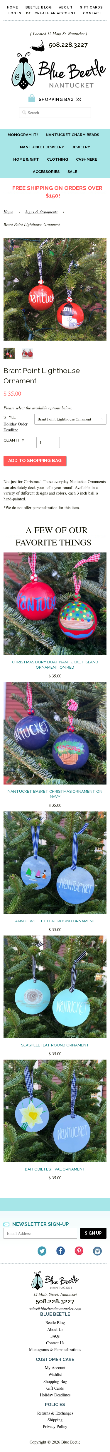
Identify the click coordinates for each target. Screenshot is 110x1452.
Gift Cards (91, 7)
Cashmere (86, 159)
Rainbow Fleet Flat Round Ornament (55, 921)
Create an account (55, 13)
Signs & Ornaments (41, 211)
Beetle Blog (39, 7)
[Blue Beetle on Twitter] (42, 1251)
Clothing (57, 159)
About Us (55, 1329)
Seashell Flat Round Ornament (55, 1045)
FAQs (55, 1336)
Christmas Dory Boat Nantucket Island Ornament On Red (55, 665)
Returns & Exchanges (55, 1413)
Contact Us (55, 1342)
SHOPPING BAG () (60, 99)
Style (10, 417)
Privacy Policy (55, 1426)
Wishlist (55, 1374)
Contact (92, 13)
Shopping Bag (55, 1381)
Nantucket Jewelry (42, 147)
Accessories (46, 171)
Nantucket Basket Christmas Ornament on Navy (55, 794)
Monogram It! (23, 135)
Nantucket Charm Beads (72, 135)
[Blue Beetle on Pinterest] (79, 1251)
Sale (72, 171)
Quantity (14, 440)
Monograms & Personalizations (55, 1349)
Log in (15, 13)
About (66, 7)
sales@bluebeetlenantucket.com (55, 1308)
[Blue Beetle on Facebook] (61, 1251)
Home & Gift (26, 159)
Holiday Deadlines (55, 1395)
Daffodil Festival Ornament (55, 1169)
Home (12, 7)
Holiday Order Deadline (16, 426)
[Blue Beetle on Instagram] (98, 1251)
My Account (55, 1367)
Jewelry (81, 147)
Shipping (55, 1419)
